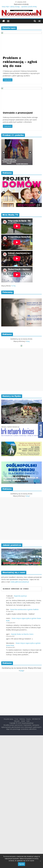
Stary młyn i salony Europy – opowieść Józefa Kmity (19, 7)
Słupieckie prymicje (20, 596)
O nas (16, 719)
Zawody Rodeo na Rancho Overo (22, 634)
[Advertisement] (21, 369)
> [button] (30, 152)
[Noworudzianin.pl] (3, 21)
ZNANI (23, 721)
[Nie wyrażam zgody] (40, 861)
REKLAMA (17, 721)
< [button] (3, 152)
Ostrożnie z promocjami (18, 113)
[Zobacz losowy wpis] (39, 21)
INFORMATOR (36, 719)
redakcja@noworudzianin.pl (19, 582)
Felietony (22, 719)
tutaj (28, 341)
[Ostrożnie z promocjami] (21, 88)
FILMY (28, 721)
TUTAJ (13, 286)
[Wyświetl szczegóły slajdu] (17, 152)
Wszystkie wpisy (8, 719)
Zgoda (21, 864)
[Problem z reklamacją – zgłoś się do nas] (21, 33)
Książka (28, 719)
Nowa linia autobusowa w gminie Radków (24, 609)
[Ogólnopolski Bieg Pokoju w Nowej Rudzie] (21, 463)
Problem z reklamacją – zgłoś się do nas (20, 62)
